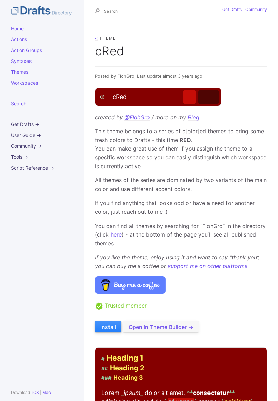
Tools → (19, 157)
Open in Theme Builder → (160, 327)
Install (108, 327)
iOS (35, 392)
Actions (19, 39)
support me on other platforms (207, 266)
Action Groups (26, 50)
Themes (19, 72)
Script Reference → (32, 168)
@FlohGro (137, 117)
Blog (193, 117)
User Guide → (26, 135)
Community (256, 9)
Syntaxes (21, 61)
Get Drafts (232, 9)
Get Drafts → (25, 124)
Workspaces (24, 83)
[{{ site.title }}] (42, 10)
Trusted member (125, 305)
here (116, 234)
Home (17, 28)
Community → (26, 146)
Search (18, 103)
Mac (46, 392)
